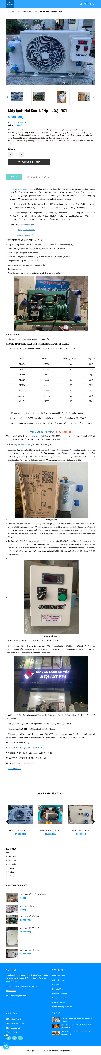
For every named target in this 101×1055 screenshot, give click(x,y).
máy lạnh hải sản (40, 436)
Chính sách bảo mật (13, 1019)
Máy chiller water (58, 980)
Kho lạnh (55, 985)
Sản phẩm (12, 864)
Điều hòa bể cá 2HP (80, 831)
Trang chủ (12, 856)
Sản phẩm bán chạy (16, 885)
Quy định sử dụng (13, 1032)
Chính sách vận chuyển (15, 1023)
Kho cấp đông (57, 989)
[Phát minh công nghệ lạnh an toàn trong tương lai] (56, 1019)
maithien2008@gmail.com (16, 996)
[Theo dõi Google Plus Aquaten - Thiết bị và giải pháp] (14, 1038)
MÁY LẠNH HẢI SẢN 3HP (29, 928)
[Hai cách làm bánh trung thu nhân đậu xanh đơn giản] (56, 1033)
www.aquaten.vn (14, 769)
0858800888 (11, 991)
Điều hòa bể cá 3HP (50, 831)
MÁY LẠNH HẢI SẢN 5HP (29, 916)
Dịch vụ (11, 868)
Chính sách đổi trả (13, 1028)
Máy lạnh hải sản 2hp (25, 235)
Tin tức (11, 872)
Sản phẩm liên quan (50, 793)
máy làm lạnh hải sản (22, 445)
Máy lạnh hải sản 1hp (26, 230)
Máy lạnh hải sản (20, 189)
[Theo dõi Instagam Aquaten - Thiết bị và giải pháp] (20, 1038)
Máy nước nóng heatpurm (62, 1007)
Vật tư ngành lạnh (59, 998)
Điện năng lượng (58, 1002)
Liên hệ (11, 876)
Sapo (73, 1051)
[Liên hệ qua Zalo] (6, 1035)
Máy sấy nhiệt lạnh (59, 993)
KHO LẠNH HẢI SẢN (27, 906)
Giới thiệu (12, 860)
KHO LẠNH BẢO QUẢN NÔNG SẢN (33, 894)
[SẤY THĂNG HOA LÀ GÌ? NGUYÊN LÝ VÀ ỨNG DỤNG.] (56, 1026)
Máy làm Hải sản (58, 976)
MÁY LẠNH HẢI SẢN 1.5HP (30, 950)
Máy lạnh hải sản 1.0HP (20, 831)
